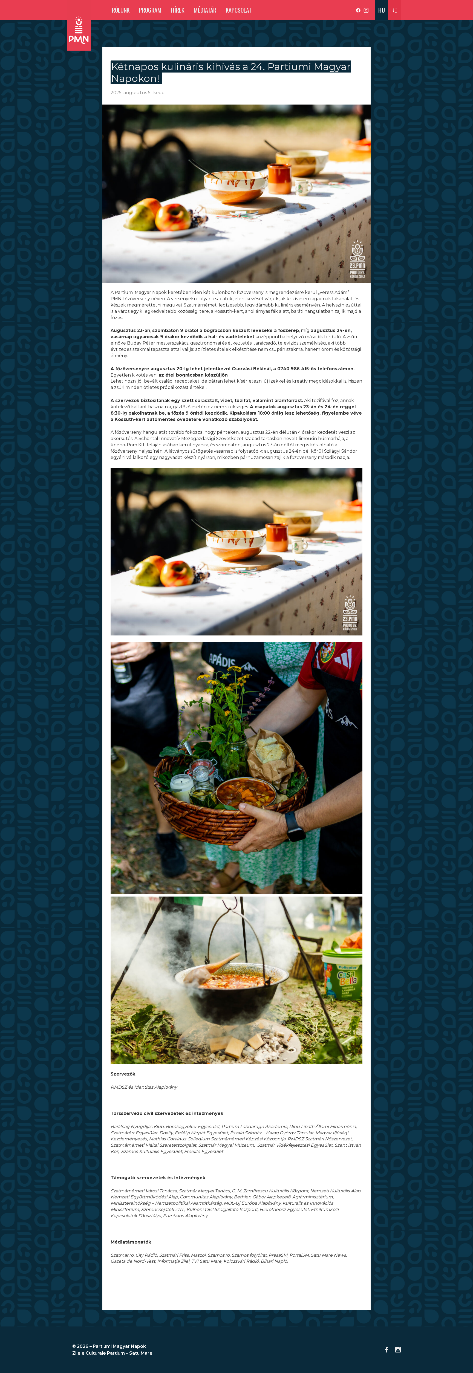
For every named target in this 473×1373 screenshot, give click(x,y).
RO (394, 9)
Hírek (177, 9)
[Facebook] (359, 10)
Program (150, 9)
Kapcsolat (239, 9)
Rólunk (120, 9)
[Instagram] (365, 10)
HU (381, 9)
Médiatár (205, 9)
